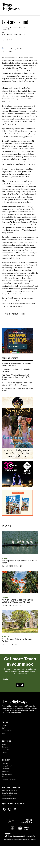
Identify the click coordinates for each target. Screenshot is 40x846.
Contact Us (5, 769)
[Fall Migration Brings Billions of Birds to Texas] (20, 553)
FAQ (3, 733)
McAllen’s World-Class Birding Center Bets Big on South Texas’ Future (17, 384)
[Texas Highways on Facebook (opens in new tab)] (4, 809)
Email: (5, 679)
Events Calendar (7, 796)
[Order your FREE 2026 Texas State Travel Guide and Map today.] (17, 515)
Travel (4, 744)
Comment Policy (7, 774)
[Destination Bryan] (17, 352)
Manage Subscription (8, 766)
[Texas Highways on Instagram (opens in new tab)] (9, 809)
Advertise (5, 777)
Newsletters (5, 771)
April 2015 (16, 314)
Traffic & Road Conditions (9, 790)
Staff (3, 728)
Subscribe (5, 763)
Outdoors (5, 747)
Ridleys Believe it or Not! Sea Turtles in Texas (17, 389)
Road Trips (7, 636)
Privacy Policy (30, 839)
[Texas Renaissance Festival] (17, 458)
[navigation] (36, 9)
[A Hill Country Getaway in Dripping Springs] (20, 632)
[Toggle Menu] (36, 9)
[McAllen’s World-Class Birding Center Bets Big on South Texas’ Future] (20, 592)
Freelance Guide (7, 731)
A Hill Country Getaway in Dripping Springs (17, 640)
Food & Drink (6, 750)
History (4, 725)
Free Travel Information (9, 798)
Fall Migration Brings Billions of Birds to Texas (16, 370)
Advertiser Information (9, 779)
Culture (4, 752)
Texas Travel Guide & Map (10, 793)
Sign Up (20, 685)
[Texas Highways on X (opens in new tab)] (15, 809)
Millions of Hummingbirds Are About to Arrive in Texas (16, 364)
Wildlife (6, 558)
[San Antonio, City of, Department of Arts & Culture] (17, 486)
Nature (5, 597)
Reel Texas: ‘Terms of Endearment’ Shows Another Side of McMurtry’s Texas (16, 377)
